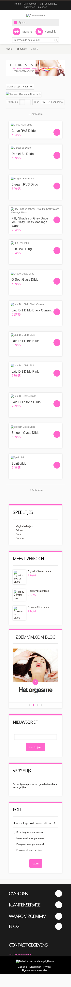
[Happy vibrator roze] (19, 595)
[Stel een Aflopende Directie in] (23, 94)
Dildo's (19, 530)
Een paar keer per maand (30, 844)
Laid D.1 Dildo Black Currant (31, 310)
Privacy (47, 966)
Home (17, 3)
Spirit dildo (18, 463)
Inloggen (42, 7)
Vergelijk (50, 31)
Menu (23, 23)
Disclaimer (35, 966)
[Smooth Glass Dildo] (35, 426)
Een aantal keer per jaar (29, 850)
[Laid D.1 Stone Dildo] (35, 396)
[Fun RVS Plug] (35, 243)
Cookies (22, 966)
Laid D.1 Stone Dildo (26, 402)
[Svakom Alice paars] (19, 613)
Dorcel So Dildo (22, 154)
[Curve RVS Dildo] (35, 125)
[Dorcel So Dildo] (35, 148)
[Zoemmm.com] (35, 15)
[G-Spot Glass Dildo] (35, 273)
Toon (36, 102)
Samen (20, 538)
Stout (18, 534)
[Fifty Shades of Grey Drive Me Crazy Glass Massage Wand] (35, 210)
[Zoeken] (56, 40)
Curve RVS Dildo (23, 130)
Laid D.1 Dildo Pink (25, 371)
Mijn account (30, 3)
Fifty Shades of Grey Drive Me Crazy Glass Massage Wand (29, 222)
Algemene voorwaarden (35, 970)
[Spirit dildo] (35, 457)
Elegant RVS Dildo (24, 184)
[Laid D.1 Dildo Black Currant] (35, 304)
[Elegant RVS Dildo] (35, 178)
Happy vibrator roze (38, 591)
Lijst (27, 102)
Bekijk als (12, 102)
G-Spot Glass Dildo (24, 279)
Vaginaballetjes (24, 526)
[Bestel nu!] (56, 132)
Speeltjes (22, 48)
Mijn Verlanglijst (48, 3)
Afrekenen (29, 7)
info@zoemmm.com (20, 954)
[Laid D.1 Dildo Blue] (35, 335)
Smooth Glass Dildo (25, 432)
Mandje (27, 31)
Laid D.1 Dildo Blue (25, 341)
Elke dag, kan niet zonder (30, 832)
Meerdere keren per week (30, 838)
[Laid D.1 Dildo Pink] (35, 365)
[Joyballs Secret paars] (19, 577)
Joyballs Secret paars (39, 571)
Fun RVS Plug (21, 249)
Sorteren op (13, 86)
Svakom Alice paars (38, 607)
